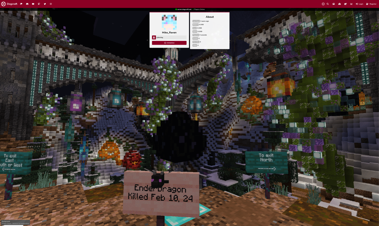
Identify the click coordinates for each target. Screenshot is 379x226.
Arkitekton (170, 43)
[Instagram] (50, 3)
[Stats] (351, 3)
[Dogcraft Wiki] (323, 3)
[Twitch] (39, 3)
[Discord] (27, 3)
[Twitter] (44, 3)
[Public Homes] (345, 3)
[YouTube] (33, 3)
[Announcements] (333, 3)
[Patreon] (21, 3)
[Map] (339, 3)
